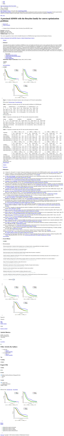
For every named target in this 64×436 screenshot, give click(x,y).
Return (1, 423)
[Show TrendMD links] (62, 279)
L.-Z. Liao (10, 209)
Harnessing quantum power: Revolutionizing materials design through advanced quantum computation (21, 252)
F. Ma (9, 212)
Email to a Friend (3, 328)
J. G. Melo (25, 203)
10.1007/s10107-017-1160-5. (20, 189)
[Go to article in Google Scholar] (61, 172)
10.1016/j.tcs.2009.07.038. (12, 196)
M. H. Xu (7, 231)
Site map (2, 434)
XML (1, 322)
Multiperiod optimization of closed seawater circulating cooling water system (17, 271)
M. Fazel (7, 191)
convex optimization (10, 58)
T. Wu (12, 231)
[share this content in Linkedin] (33, 429)
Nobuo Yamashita (6, 25)
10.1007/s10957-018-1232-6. (44, 204)
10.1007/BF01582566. (11, 177)
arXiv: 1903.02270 (12, 208)
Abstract (4, 38)
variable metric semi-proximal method (13, 56)
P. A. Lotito (7, 222)
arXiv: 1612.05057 (54, 172)
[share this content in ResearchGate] (33, 430)
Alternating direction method (11, 55)
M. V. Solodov (20, 222)
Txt (2, 377)
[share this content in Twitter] (33, 428)
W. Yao (12, 186)
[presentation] (17, 106)
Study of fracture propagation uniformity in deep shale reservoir (14, 261)
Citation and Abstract (6, 383)
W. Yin (12, 178)
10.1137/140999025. (22, 221)
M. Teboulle (12, 176)
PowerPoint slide (18, 102)
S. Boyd (16, 217)
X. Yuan (13, 212)
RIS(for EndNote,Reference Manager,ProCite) (11, 375)
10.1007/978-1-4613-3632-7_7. (42, 184)
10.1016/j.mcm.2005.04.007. (30, 235)
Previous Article (8, 5)
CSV (10, 114)
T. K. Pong (11, 191)
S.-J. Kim (10, 217)
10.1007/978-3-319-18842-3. (22, 226)
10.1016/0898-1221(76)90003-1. (32, 198)
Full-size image (12, 102)
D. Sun (15, 191)
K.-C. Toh (15, 220)
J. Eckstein (7, 181)
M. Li (6, 220)
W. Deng (7, 178)
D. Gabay (7, 197)
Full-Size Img (9, 389)
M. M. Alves (18, 203)
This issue (2, 5)
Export (2, 385)
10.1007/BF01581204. (28, 182)
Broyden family (9, 57)
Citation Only (4, 382)
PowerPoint (15, 389)
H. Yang (19, 209)
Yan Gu (4, 23)
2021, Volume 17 (3, 10)
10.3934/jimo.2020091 (22, 10)
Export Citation (3, 323)
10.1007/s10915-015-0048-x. (20, 179)
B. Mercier (13, 197)
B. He (6, 209)
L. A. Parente (12, 222)
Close (6, 385)
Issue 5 (9, 10)
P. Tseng (20, 191)
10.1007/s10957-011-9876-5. (12, 232)
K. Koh (6, 217)
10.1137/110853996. (27, 192)
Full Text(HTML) (13, 38)
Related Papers (28, 38)
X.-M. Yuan (7, 233)
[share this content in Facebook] (33, 427)
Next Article (13, 5)
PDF (1, 321)
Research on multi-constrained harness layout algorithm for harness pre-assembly (18, 268)
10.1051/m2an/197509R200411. (13, 202)
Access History (6, 236)
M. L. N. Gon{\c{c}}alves (10, 203)
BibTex (3, 376)
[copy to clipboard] (4, 62)
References (5, 167)
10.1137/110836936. (18, 216)
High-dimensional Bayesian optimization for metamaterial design (14, 249)
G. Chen (6, 176)
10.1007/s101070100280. (19, 210)
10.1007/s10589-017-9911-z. (12, 187)
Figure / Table (21, 38)
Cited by (32, 38)
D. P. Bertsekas (14, 181)
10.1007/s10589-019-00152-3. (20, 213)
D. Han (14, 209)
